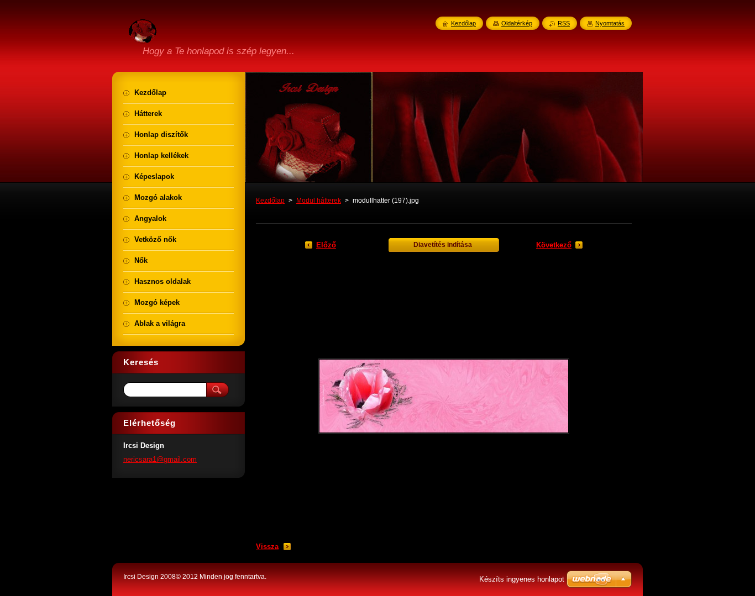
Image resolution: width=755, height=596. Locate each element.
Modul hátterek (318, 200)
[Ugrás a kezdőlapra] (142, 37)
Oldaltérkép (516, 23)
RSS (564, 23)
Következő (554, 245)
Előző (326, 245)
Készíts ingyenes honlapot (521, 579)
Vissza (267, 546)
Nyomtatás (610, 23)
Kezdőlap (270, 200)
